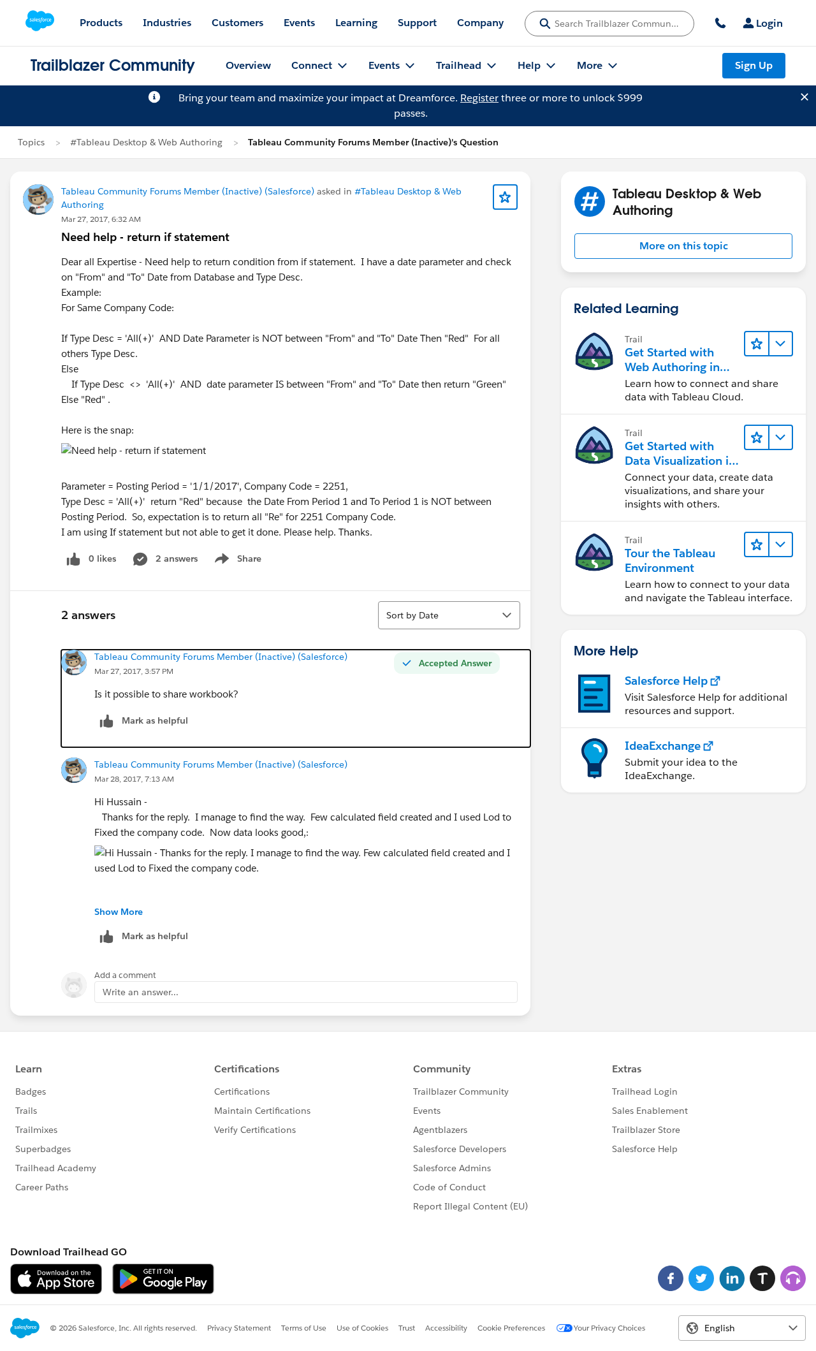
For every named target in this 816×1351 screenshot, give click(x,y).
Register (479, 98)
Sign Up (754, 65)
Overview (248, 65)
